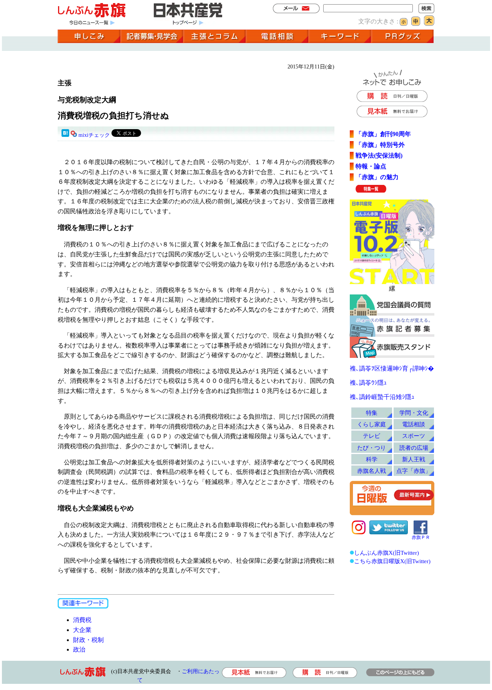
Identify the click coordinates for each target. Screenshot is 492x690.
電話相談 (413, 424)
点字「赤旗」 (413, 470)
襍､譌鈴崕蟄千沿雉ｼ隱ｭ (382, 397)
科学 (371, 459)
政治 (79, 649)
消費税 (82, 620)
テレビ (371, 435)
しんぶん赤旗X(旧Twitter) (386, 552)
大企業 (82, 630)
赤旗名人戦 (371, 470)
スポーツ (413, 435)
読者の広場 (413, 447)
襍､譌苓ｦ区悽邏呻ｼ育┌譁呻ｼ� (392, 368)
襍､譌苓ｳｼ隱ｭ (368, 382)
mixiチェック (94, 135)
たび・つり (371, 447)
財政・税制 (88, 640)
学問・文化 (413, 412)
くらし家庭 (371, 424)
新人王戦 (413, 459)
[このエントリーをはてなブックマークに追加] (65, 135)
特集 (371, 412)
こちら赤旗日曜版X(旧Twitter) (392, 561)
